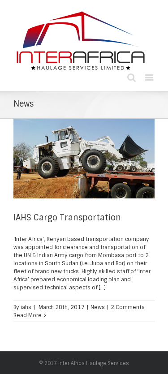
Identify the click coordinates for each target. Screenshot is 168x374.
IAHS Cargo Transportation (67, 217)
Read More (27, 315)
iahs (26, 307)
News (97, 307)
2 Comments (128, 307)
